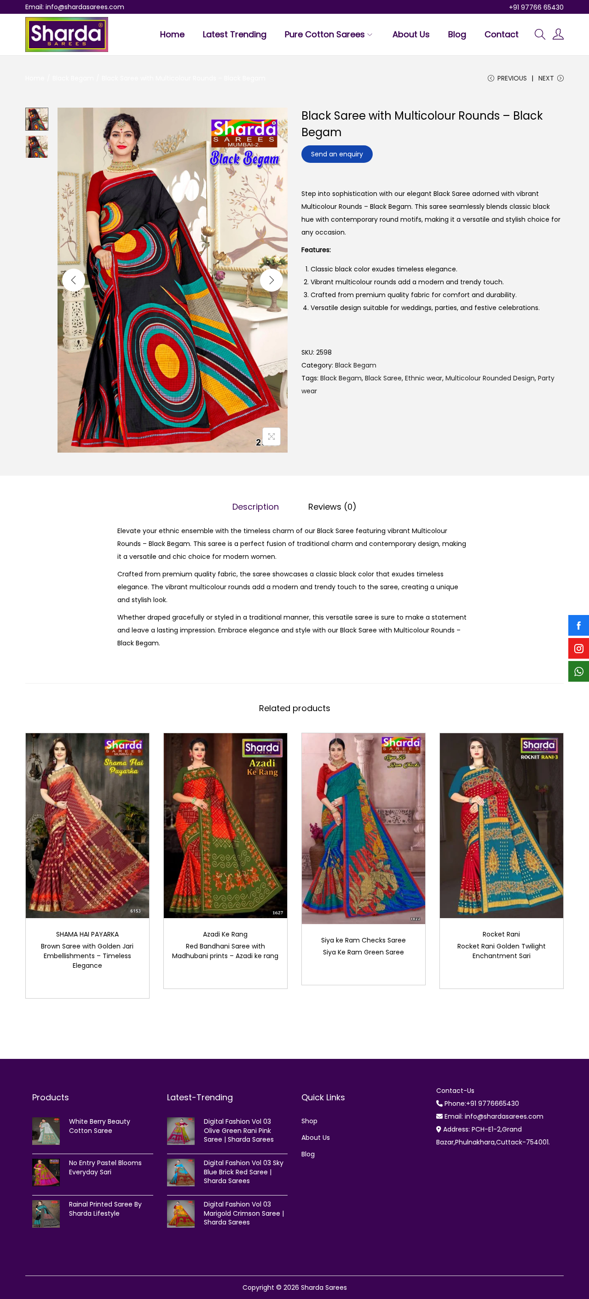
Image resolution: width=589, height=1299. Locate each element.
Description (255, 506)
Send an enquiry (337, 154)
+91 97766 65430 (536, 7)
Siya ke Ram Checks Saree (363, 940)
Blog (308, 1154)
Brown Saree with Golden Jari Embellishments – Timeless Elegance (87, 956)
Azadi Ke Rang (225, 934)
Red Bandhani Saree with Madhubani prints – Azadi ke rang (225, 951)
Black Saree (383, 378)
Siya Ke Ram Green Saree (363, 952)
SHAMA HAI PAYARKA (87, 934)
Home (35, 78)
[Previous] (73, 280)
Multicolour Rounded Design (490, 378)
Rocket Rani (501, 934)
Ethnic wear (423, 378)
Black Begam (73, 78)
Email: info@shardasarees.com (74, 6)
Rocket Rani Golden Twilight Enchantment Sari (501, 951)
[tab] (255, 506)
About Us (315, 1137)
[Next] (271, 280)
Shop (309, 1121)
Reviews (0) (332, 506)
